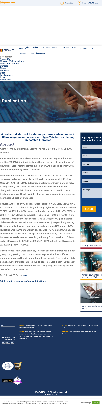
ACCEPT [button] (95, 402)
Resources (40, 53)
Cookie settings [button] (85, 403)
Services (83, 48)
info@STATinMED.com (90, 3)
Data (91, 48)
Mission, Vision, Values (35, 47)
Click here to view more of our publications (23, 280)
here (25, 274)
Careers (66, 47)
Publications (23, 53)
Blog (32, 53)
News (74, 47)
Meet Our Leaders (53, 47)
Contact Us (69, 3)
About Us (22, 48)
